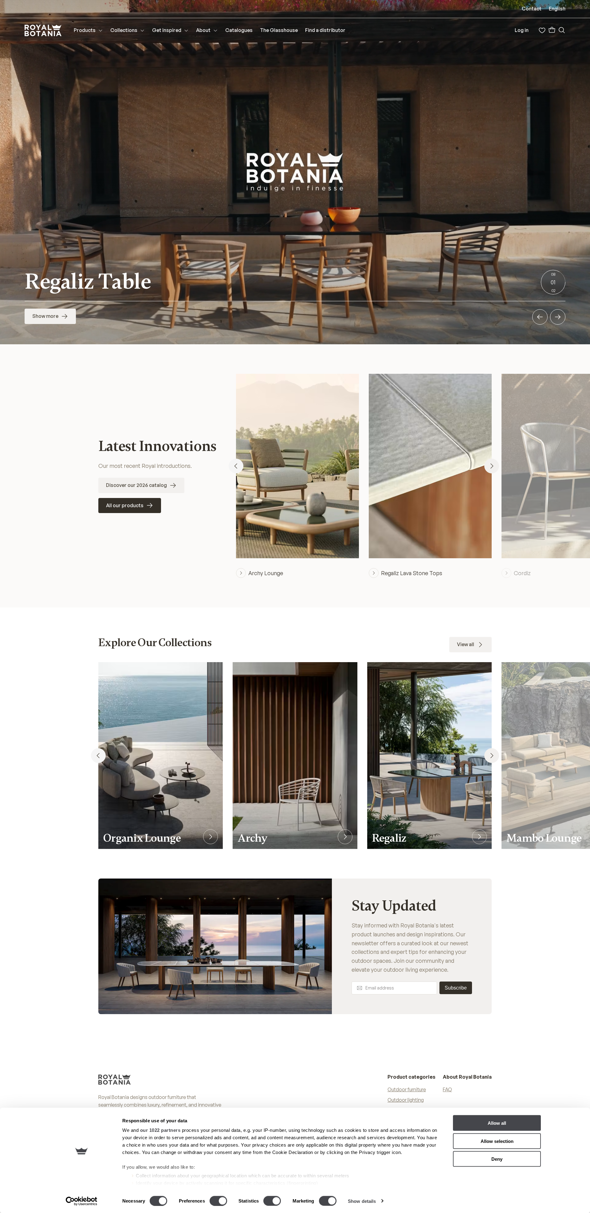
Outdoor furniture (406, 1089)
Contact (531, 9)
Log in (522, 30)
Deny (496, 1159)
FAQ (447, 1089)
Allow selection (497, 1141)
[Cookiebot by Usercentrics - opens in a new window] (81, 1201)
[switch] (218, 1201)
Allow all (497, 1123)
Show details (362, 1200)
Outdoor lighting (405, 1100)
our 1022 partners (160, 1130)
